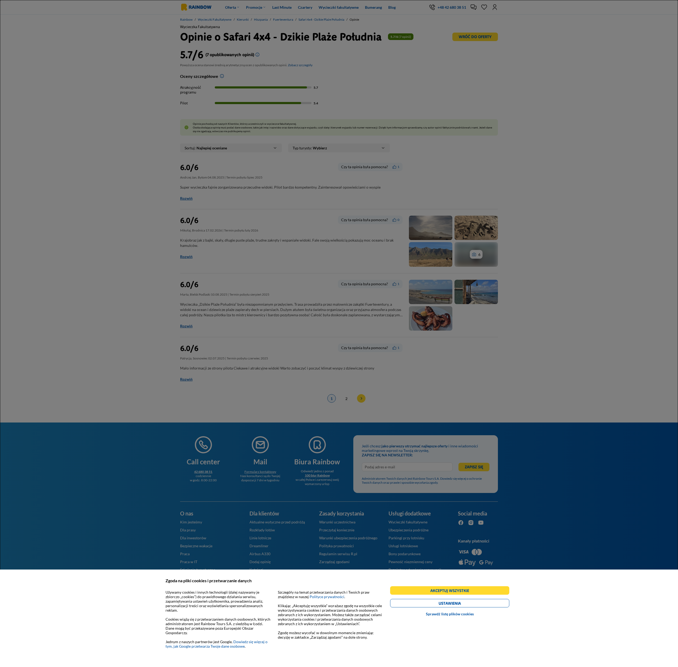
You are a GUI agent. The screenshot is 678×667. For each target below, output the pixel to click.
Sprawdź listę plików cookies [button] (450, 614)
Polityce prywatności (327, 596)
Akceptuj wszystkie (452, 591)
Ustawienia (459, 604)
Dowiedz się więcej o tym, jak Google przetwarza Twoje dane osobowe (216, 643)
